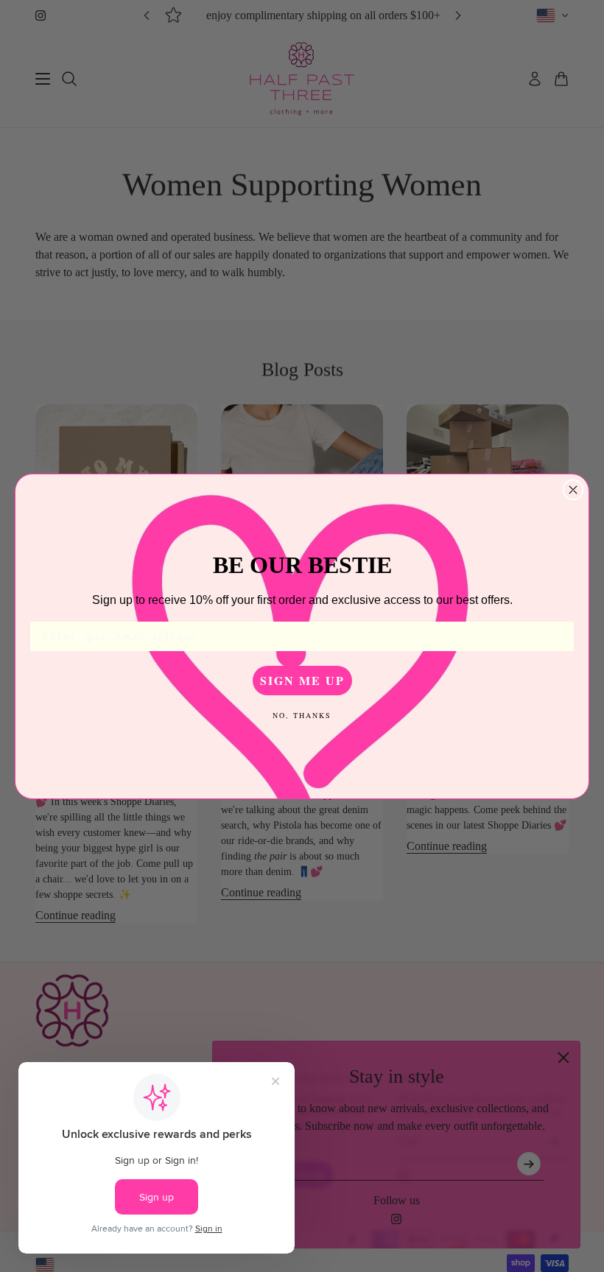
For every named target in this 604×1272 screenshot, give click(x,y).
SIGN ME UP (302, 680)
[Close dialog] (573, 490)
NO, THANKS (302, 715)
